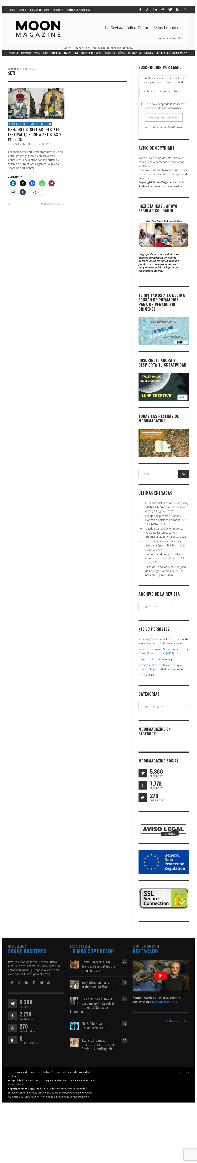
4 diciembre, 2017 (41, 144)
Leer (10, 204)
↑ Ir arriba (183, 1072)
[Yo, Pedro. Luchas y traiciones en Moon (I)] (74, 984)
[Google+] (147, 9)
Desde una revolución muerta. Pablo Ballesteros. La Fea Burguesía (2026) (164, 532)
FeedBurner (175, 127)
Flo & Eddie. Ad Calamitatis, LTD (93, 1025)
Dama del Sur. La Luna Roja (156, 659)
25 (124, 962)
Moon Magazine (21, 144)
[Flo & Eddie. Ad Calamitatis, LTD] (74, 1025)
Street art (45, 123)
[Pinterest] (162, 9)
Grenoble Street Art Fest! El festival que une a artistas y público (34, 134)
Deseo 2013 (146, 675)
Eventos (34, 123)
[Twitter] (170, 9)
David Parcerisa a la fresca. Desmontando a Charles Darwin (98, 966)
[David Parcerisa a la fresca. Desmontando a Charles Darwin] (74, 964)
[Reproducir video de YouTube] (161, 976)
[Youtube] (177, 9)
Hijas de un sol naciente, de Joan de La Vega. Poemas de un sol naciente (165, 571)
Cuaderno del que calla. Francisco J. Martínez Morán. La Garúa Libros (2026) (167, 507)
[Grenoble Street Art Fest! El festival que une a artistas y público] (36, 103)
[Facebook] (140, 9)
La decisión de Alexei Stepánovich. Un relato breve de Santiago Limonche (92, 1005)
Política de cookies (177, 1021)
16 (124, 982)
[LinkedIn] (155, 9)
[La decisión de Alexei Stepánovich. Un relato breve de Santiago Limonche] (74, 1001)
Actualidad (15, 123)
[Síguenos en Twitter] (143, 773)
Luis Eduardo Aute (164, 1001)
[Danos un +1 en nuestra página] (12, 1040)
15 (124, 1040)
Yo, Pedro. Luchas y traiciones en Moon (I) (98, 984)
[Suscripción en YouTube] (143, 797)
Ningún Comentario (54, 203)
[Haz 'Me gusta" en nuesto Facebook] (143, 785)
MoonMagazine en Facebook (155, 731)
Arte (25, 123)
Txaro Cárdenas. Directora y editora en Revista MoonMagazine (98, 1044)
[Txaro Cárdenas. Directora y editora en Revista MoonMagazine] (74, 1042)
